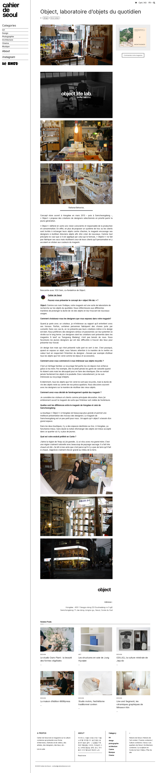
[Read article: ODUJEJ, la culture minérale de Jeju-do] (133, 639)
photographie (114, 743)
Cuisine (111, 749)
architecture (113, 746)
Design (5, 33)
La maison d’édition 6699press (55, 701)
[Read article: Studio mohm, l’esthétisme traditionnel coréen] (95, 683)
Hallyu (143, 750)
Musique (6, 46)
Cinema (5, 43)
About (6, 51)
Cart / (143, 3)
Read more (82, 755)
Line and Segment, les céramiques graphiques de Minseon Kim (129, 704)
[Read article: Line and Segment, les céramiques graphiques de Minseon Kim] (133, 683)
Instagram (8, 57)
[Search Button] (154, 2)
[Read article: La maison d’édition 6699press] (57, 683)
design (45, 18)
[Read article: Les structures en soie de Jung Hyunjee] (95, 639)
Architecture (7, 40)
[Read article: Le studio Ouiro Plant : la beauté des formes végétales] (57, 639)
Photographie (8, 37)
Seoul (145, 743)
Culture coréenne (135, 743)
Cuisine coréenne (145, 740)
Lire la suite (41, 749)
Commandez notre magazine (133, 55)
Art (3, 30)
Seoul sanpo (55, 18)
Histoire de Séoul (135, 738)
